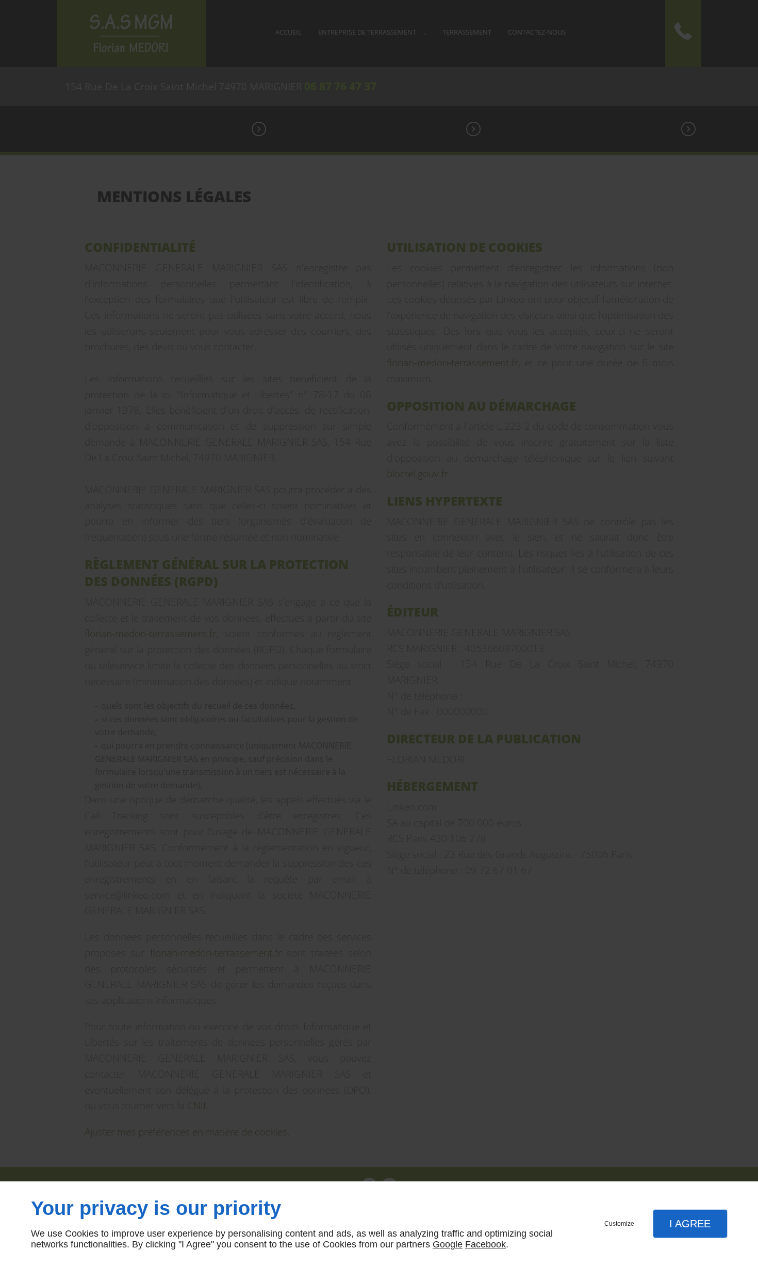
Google (448, 1244)
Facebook (485, 1244)
